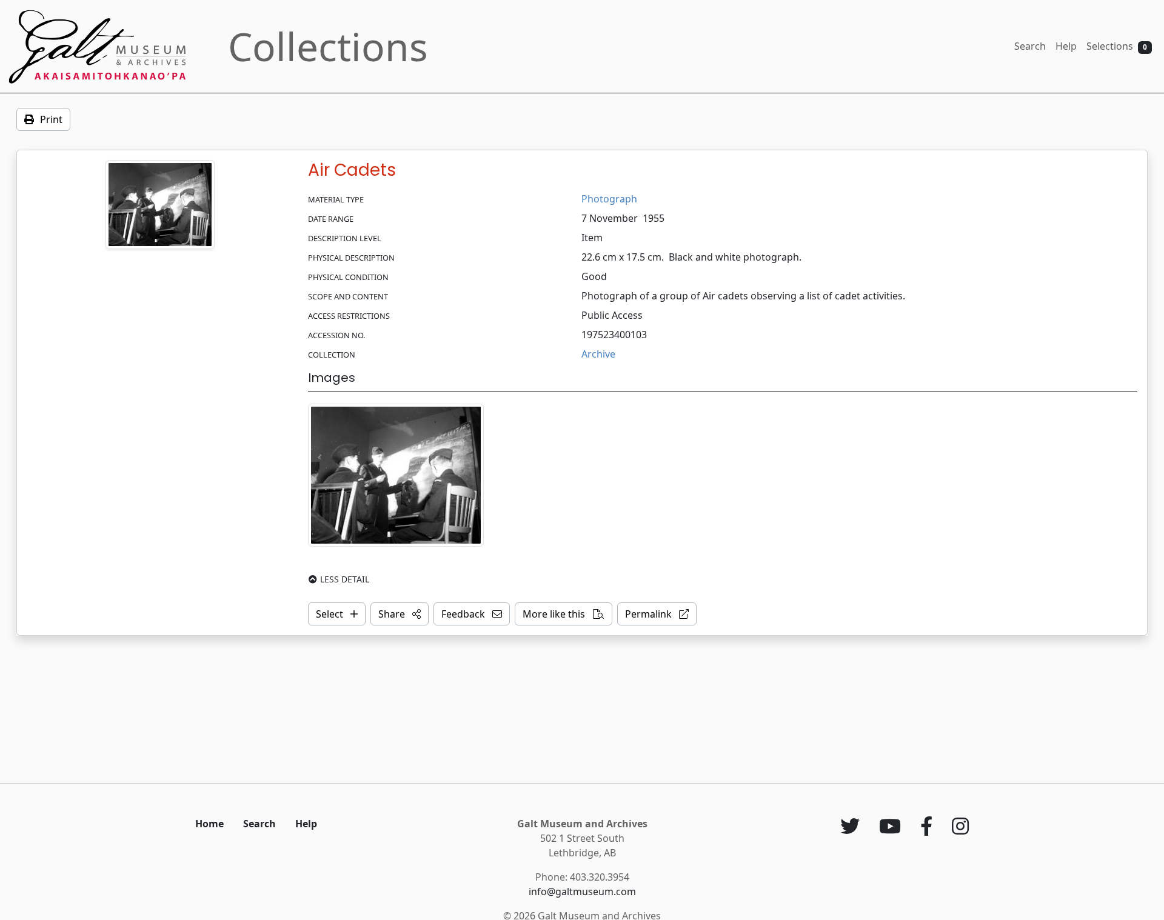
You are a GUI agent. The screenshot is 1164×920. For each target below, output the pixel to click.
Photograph (609, 198)
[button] (399, 613)
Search (1030, 46)
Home (209, 823)
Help (1066, 46)
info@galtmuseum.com (582, 891)
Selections (1116, 46)
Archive (598, 354)
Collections (328, 46)
